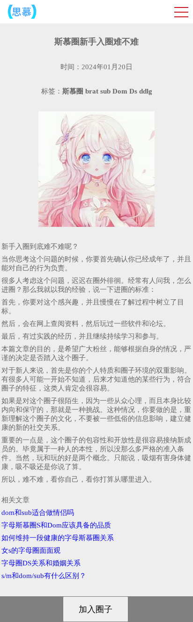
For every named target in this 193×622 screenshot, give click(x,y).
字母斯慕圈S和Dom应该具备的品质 (56, 525)
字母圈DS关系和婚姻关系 (41, 563)
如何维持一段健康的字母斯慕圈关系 (57, 538)
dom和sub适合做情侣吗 (37, 512)
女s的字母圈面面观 (30, 550)
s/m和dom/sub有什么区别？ (43, 575)
